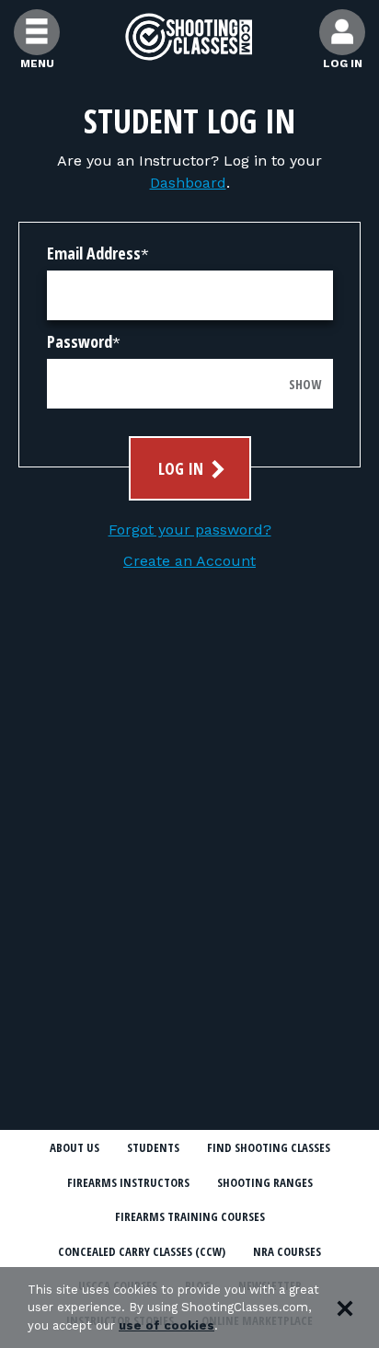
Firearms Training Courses (190, 1216)
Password (79, 341)
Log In (182, 468)
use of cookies (166, 1325)
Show (305, 384)
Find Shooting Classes (268, 1147)
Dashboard (188, 182)
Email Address (94, 253)
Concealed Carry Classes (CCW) (141, 1251)
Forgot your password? (190, 529)
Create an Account (189, 561)
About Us (74, 1147)
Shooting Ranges (265, 1182)
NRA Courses (287, 1251)
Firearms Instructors (128, 1182)
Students (153, 1147)
